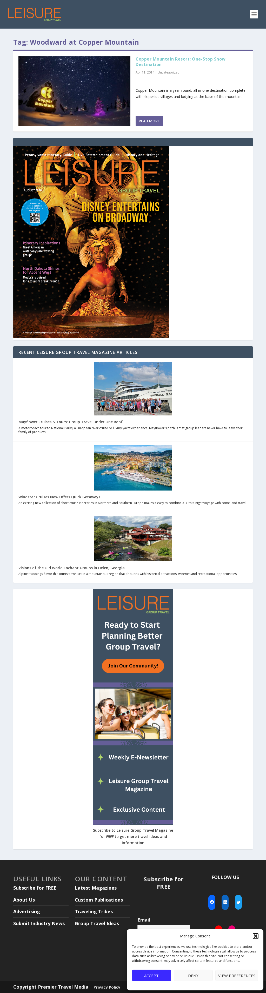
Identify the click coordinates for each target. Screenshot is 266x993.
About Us (24, 900)
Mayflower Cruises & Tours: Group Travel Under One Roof (70, 421)
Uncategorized (168, 72)
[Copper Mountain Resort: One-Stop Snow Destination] (74, 91)
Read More (149, 120)
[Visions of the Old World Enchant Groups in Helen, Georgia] (133, 539)
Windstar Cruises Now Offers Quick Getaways (59, 496)
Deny (193, 975)
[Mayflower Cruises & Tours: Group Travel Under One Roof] (133, 389)
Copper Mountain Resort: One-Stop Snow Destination (181, 61)
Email (143, 920)
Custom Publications (99, 900)
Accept (151, 975)
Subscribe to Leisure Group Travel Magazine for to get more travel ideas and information (133, 836)
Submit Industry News (39, 923)
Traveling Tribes (94, 911)
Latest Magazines (96, 888)
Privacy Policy (107, 987)
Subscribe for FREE (35, 888)
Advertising (26, 911)
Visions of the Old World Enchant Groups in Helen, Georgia (71, 567)
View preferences (236, 975)
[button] (255, 936)
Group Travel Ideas (97, 923)
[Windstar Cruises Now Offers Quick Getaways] (133, 468)
